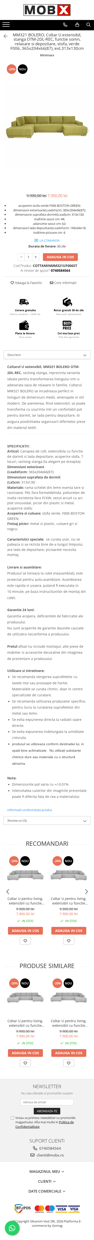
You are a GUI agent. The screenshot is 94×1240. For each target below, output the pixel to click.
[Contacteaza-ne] (65, 25)
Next (86, 131)
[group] (47, 126)
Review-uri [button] (17, 820)
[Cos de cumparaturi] (77, 25)
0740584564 (49, 1148)
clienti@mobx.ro (50, 1155)
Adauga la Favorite (28, 282)
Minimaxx (47, 55)
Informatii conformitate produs (29, 810)
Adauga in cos (60, 257)
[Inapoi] (3, 36)
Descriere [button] (14, 355)
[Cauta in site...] (88, 25)
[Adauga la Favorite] (25, 941)
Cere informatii (64, 282)
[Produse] (6, 26)
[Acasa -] (47, 10)
